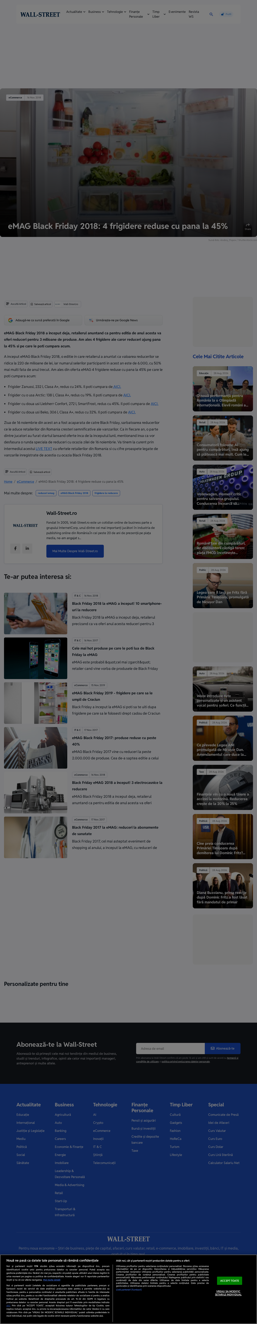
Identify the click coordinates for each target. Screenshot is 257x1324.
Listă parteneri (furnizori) (129, 1289)
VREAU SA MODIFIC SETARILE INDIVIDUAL (228, 1293)
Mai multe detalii (51, 1279)
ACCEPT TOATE (229, 1280)
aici (8, 1305)
